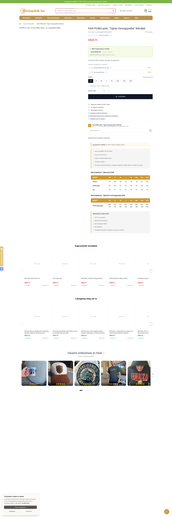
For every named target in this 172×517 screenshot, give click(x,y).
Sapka (116, 18)
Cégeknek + (149, 5)
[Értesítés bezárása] (169, 2)
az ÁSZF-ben (25, 503)
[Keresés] (113, 11)
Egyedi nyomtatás (127, 10)
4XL (130, 81)
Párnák (92, 18)
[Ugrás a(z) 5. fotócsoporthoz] (87, 390)
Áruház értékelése (139, 5)
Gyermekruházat (53, 18)
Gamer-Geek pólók (28, 23)
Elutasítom (12, 511)
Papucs (126, 18)
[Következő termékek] (151, 270)
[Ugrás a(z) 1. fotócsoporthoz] (81, 390)
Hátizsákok (81, 18)
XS (91, 81)
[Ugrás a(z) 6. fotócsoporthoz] (89, 390)
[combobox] (86, 11)
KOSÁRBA (121, 96)
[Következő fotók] (152, 374)
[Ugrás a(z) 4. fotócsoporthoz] (86, 390)
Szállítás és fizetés (118, 5)
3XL (124, 81)
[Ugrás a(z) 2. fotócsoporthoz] (83, 390)
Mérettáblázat (128, 5)
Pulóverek (67, 18)
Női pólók (38, 18)
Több (136, 18)
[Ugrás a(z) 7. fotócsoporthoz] (90, 390)
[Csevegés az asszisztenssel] (166, 511)
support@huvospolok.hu (104, 5)
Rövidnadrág (104, 18)
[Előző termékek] (21, 270)
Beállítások (29, 511)
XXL (118, 81)
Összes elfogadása (20, 507)
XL (112, 81)
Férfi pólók (26, 18)
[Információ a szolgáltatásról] (110, 68)
